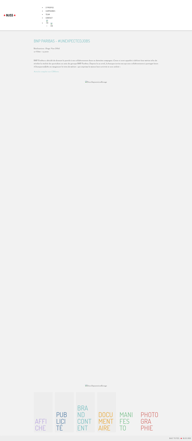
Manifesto (126, 421)
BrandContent (84, 418)
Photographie (149, 421)
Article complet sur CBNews (46, 72)
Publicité (61, 421)
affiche (41, 424)
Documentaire (105, 421)
